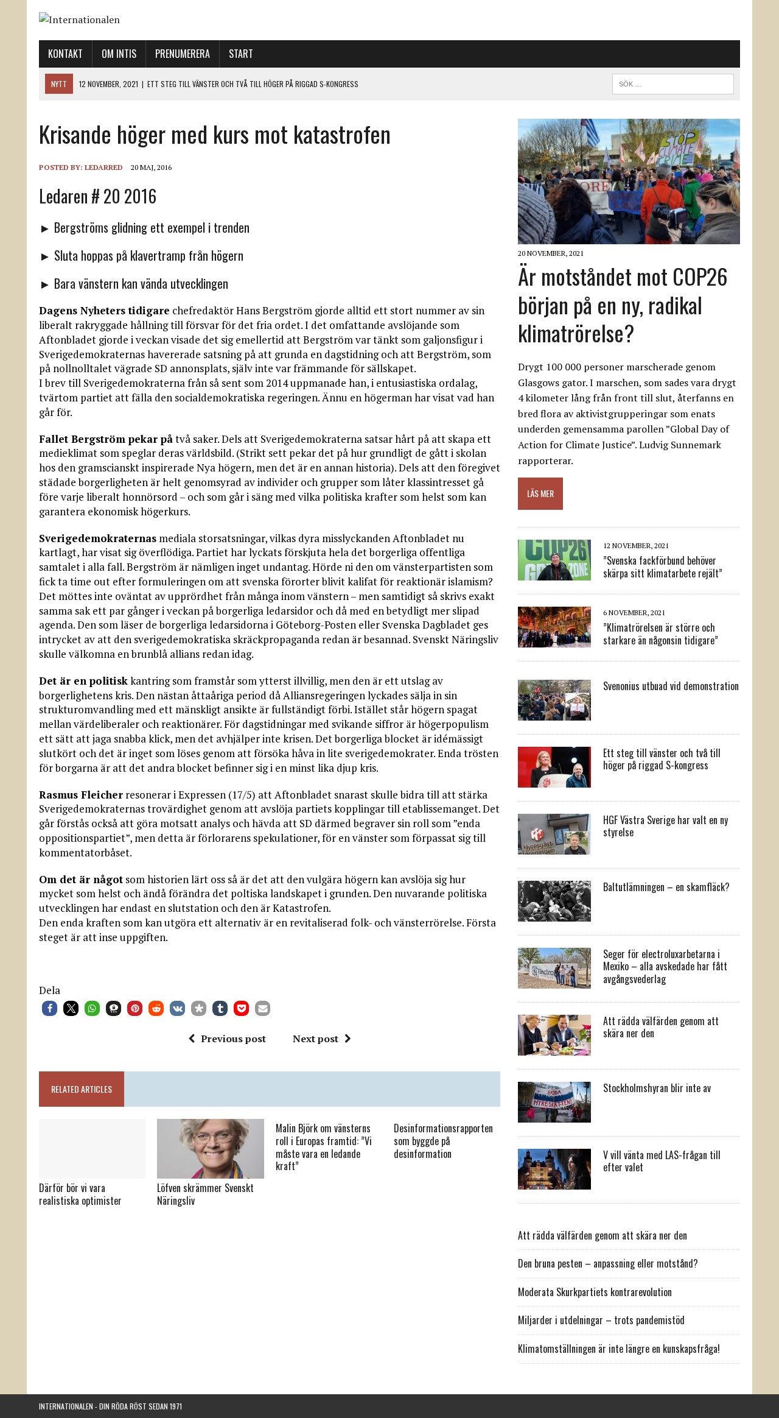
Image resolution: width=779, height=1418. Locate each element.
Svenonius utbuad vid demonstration (671, 686)
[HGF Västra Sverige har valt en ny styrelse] (554, 846)
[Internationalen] (389, 20)
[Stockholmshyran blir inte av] (554, 1114)
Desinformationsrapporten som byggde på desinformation (443, 1141)
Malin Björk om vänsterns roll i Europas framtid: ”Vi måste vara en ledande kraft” (324, 1147)
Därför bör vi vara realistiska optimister (80, 1194)
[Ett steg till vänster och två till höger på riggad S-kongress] (554, 779)
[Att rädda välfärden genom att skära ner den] (554, 1047)
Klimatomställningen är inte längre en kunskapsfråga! (619, 1348)
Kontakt (65, 53)
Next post (315, 1038)
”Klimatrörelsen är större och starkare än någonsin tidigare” (660, 633)
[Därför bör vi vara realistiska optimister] (92, 1170)
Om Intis (119, 53)
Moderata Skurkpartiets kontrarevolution (595, 1292)
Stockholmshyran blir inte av (657, 1088)
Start (241, 53)
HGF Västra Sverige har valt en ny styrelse (665, 826)
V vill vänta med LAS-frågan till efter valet (662, 1161)
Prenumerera (182, 53)
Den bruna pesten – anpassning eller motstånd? (608, 1263)
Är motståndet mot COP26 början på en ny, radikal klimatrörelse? (623, 304)
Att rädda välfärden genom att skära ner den (661, 1027)
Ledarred (104, 167)
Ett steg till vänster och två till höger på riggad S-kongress (662, 759)
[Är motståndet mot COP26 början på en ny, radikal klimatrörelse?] (629, 235)
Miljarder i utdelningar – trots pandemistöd (601, 1320)
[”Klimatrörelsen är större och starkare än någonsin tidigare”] (554, 639)
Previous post (233, 1038)
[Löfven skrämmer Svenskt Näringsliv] (210, 1170)
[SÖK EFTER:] (673, 82)
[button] (49, 1008)
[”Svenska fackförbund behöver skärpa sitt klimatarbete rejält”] (554, 572)
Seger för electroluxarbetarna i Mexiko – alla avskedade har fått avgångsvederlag (665, 967)
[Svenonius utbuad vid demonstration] (554, 712)
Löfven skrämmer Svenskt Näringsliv (205, 1194)
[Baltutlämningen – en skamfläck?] (554, 913)
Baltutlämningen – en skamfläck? (666, 887)
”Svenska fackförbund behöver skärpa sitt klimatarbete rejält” (662, 566)
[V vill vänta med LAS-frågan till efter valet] (554, 1181)
